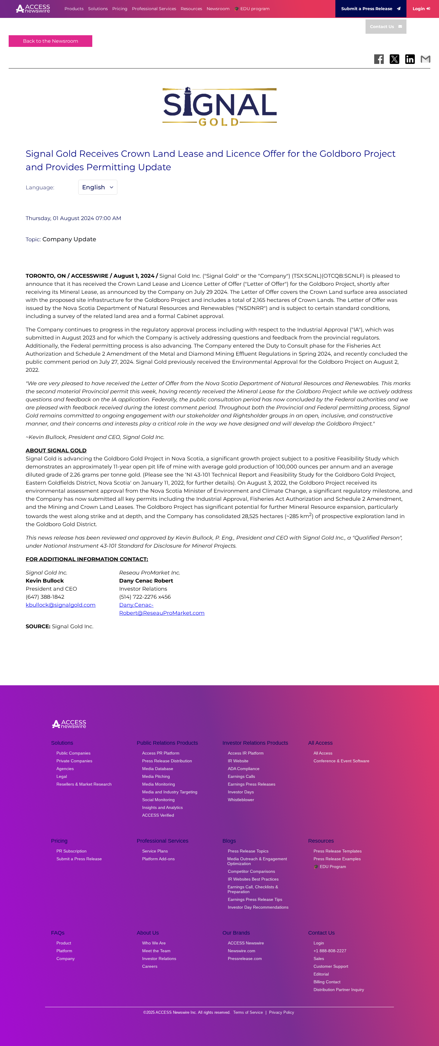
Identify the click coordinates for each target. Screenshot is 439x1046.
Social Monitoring (158, 799)
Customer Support (331, 966)
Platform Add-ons (158, 858)
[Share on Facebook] (379, 59)
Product (63, 943)
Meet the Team (156, 950)
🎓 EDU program (252, 8)
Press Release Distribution (167, 760)
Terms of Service (248, 1012)
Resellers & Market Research (84, 784)
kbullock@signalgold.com (61, 605)
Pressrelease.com (245, 958)
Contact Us (382, 26)
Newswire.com (241, 950)
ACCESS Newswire (246, 943)
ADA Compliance (244, 768)
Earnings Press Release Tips (255, 899)
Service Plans (155, 851)
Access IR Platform (246, 753)
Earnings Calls (241, 776)
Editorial (321, 974)
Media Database (157, 768)
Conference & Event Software (341, 760)
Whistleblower (241, 799)
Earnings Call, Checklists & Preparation (253, 889)
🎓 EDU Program (330, 866)
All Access (323, 753)
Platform (64, 950)
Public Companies (73, 753)
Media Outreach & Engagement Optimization (257, 861)
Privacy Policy (281, 1012)
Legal (61, 776)
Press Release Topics (248, 851)
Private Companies (74, 760)
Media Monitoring (158, 784)
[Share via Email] (425, 59)
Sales (319, 958)
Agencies (65, 768)
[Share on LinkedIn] (410, 59)
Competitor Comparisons (251, 871)
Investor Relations (159, 958)
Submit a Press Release (366, 8)
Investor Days (241, 792)
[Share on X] (394, 59)
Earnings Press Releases (251, 784)
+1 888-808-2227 (330, 950)
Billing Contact (327, 981)
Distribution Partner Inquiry (339, 989)
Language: (40, 187)
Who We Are (154, 943)
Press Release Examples (337, 858)
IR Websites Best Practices (253, 879)
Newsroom (218, 8)
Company (65, 958)
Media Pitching (156, 776)
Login (419, 8)
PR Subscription (71, 851)
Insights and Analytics (162, 807)
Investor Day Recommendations (258, 907)
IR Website (238, 760)
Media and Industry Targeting (169, 792)
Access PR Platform (160, 753)
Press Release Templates (338, 851)
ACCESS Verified (158, 815)
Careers (149, 966)
